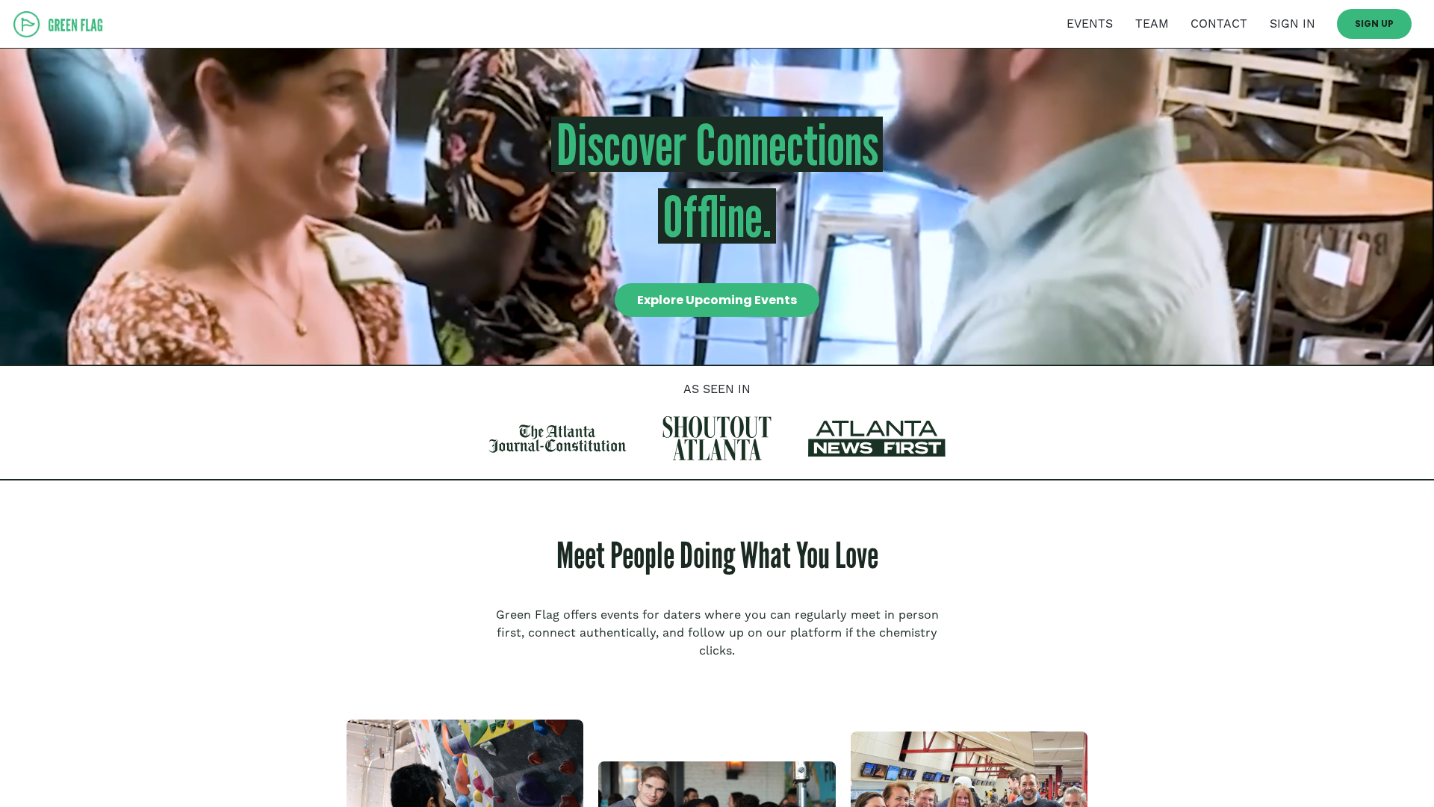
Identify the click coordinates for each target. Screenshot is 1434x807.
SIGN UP (1374, 23)
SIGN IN (1292, 23)
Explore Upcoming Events (717, 300)
